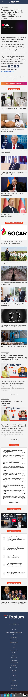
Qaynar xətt (14, 688)
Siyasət (14, 629)
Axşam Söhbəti (14, 662)
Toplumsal (14, 670)
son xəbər (18, 76)
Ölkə (14, 647)
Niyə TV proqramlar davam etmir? (14, 632)
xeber (4, 76)
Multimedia (14, 660)
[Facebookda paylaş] (2, 695)
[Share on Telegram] (11, 695)
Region (14, 655)
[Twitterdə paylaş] (5, 695)
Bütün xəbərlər (14, 502)
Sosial (14, 645)
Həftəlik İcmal (14, 634)
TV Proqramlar (14, 640)
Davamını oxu (14, 394)
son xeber (23, 76)
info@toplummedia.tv (7, 71)
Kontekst (14, 680)
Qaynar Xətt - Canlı (14, 678)
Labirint (14, 675)
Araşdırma (14, 665)
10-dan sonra (14, 657)
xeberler (12, 76)
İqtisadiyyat (14, 637)
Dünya (14, 652)
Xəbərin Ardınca (14, 683)
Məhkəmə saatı (14, 642)
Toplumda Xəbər (14, 667)
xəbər (8, 76)
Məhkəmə (14, 673)
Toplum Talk (14, 685)
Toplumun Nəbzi (5, 7)
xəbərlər (14, 78)
